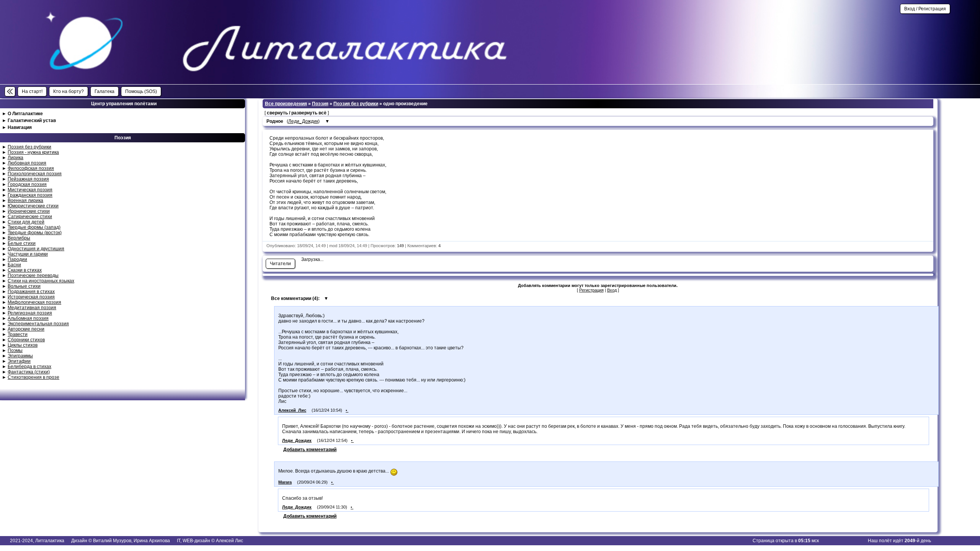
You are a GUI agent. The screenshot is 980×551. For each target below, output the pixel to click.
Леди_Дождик (303, 121)
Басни (14, 264)
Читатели (280, 263)
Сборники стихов (26, 339)
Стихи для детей (26, 222)
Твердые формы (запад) (34, 227)
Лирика (15, 157)
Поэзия (320, 103)
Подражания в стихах (31, 291)
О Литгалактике (25, 113)
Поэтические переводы (33, 275)
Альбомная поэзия (28, 318)
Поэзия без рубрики (29, 147)
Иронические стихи (29, 211)
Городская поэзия (27, 184)
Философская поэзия (31, 168)
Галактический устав (32, 120)
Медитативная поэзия (32, 307)
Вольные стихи (24, 286)
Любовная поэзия (27, 163)
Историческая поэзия (31, 297)
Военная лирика (25, 200)
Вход (612, 290)
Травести (18, 334)
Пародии (17, 259)
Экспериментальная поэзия (38, 323)
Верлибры (19, 238)
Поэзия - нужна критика (33, 152)
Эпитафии (19, 361)
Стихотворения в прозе (33, 377)
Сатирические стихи (30, 216)
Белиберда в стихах (29, 366)
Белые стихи (22, 243)
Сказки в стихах (25, 270)
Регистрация (591, 290)
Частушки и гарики (28, 254)
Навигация (20, 127)
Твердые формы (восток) (35, 232)
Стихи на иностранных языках (41, 281)
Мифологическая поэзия (34, 302)
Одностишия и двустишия (36, 248)
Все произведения (286, 103)
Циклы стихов (23, 345)
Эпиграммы (20, 356)
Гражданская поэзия (30, 195)
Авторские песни (26, 329)
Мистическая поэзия (30, 189)
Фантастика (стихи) (29, 372)
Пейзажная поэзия (28, 179)
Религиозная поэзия (30, 313)
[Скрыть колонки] (10, 91)
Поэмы (15, 350)
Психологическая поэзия (35, 173)
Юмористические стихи (33, 206)
